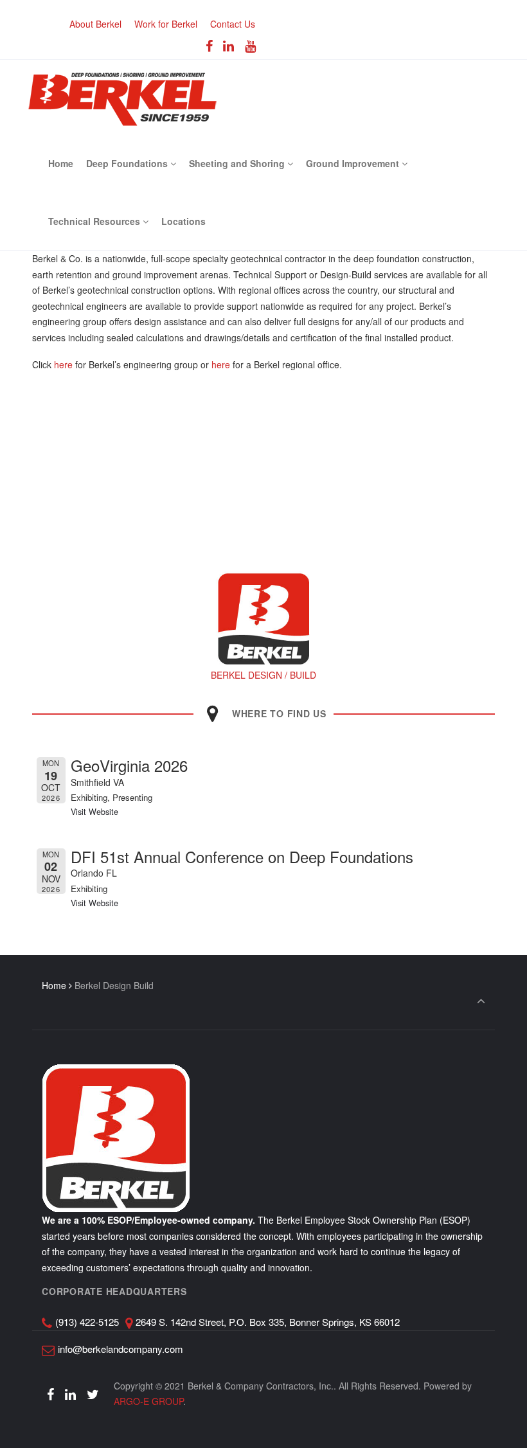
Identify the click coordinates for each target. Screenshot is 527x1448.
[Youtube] (251, 45)
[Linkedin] (229, 45)
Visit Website (94, 812)
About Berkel (95, 23)
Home (54, 985)
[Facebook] (209, 45)
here (63, 364)
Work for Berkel (165, 23)
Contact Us (232, 23)
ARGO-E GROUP (148, 1401)
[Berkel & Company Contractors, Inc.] (122, 97)
